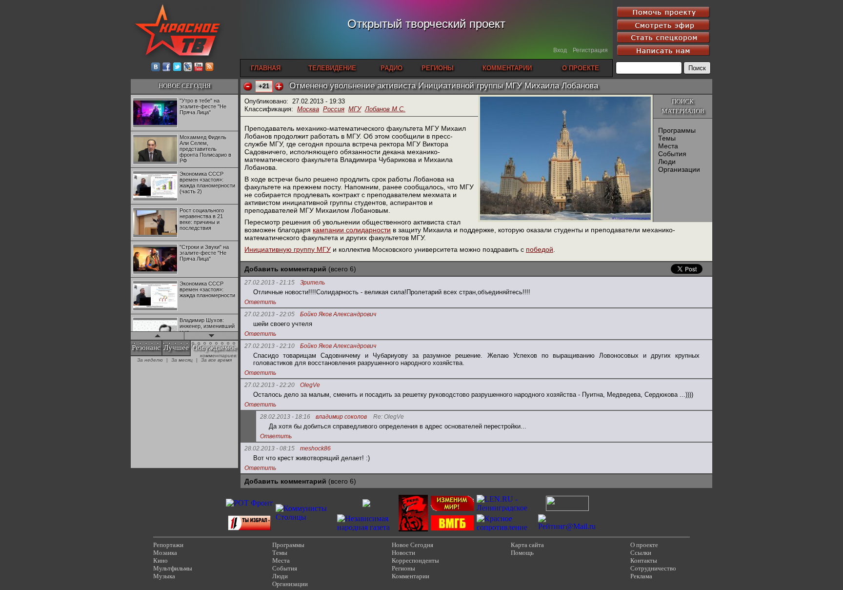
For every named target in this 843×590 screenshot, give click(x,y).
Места (668, 146)
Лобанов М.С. (385, 109)
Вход (560, 50)
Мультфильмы (172, 568)
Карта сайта (527, 545)
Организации (679, 169)
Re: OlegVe (388, 417)
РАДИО (391, 68)
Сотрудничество (653, 568)
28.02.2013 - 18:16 (285, 416)
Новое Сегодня (412, 545)
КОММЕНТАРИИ (507, 68)
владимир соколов (341, 417)
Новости (403, 552)
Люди (667, 161)
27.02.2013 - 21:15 (269, 282)
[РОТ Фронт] (249, 503)
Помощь (522, 552)
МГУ (354, 109)
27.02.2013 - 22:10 (269, 346)
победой (539, 249)
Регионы (403, 568)
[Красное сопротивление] (506, 527)
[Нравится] (279, 86)
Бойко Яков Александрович (338, 314)
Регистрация (590, 50)
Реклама (641, 576)
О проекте (644, 545)
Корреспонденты (415, 560)
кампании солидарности (352, 230)
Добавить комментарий (285, 269)
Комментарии (410, 576)
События (672, 154)
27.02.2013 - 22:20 (269, 385)
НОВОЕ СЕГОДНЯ (185, 85)
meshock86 (315, 449)
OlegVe (310, 385)
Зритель (312, 283)
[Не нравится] (247, 86)
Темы (667, 138)
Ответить (260, 302)
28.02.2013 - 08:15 (269, 448)
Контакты (643, 560)
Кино (160, 560)
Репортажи (168, 545)
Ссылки (640, 552)
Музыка (164, 576)
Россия (333, 109)
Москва (308, 109)
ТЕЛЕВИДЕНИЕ (332, 68)
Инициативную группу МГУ (287, 249)
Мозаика (165, 552)
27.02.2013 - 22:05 (269, 314)
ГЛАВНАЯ (266, 68)
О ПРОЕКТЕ (580, 68)
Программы (677, 130)
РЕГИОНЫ (438, 68)
